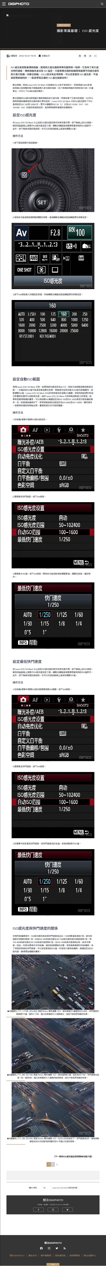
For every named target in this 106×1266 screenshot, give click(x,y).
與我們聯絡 (74, 1255)
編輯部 (14, 56)
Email (95, 56)
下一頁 (57, 1164)
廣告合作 (32, 1255)
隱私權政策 (60, 1255)
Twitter (90, 56)
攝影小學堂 (33, 1188)
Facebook (80, 56)
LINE (85, 56)
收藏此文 (46, 56)
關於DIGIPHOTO (17, 1255)
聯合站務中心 (90, 1255)
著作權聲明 (46, 1255)
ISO (44, 1188)
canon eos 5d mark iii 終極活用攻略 (64, 1188)
